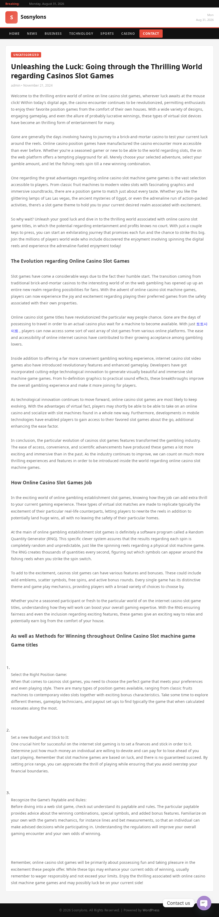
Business (53, 33)
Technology (81, 33)
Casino (128, 33)
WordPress (151, 910)
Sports (107, 33)
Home (14, 33)
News (32, 33)
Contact (151, 33)
